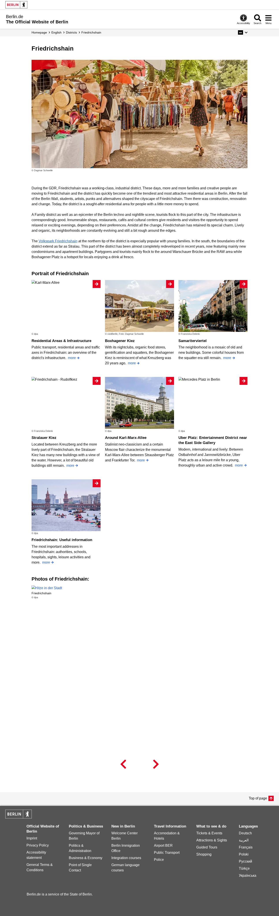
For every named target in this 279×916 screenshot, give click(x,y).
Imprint (31, 838)
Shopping (204, 854)
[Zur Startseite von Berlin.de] (18, 817)
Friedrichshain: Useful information (62, 540)
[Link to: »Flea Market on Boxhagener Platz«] (140, 114)
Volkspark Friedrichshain (58, 241)
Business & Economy (85, 858)
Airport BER (163, 845)
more (72, 358)
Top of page (258, 798)
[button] (242, 32)
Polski (244, 854)
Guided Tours (206, 847)
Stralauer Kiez (44, 438)
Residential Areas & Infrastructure (61, 341)
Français (246, 847)
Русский (245, 861)
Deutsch (245, 833)
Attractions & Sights (211, 840)
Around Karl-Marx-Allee (125, 438)
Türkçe (244, 868)
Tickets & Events (209, 833)
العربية (244, 840)
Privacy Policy (37, 845)
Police (159, 859)
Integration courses (126, 858)
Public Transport (167, 852)
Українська (247, 875)
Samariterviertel (192, 341)
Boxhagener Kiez (120, 341)
